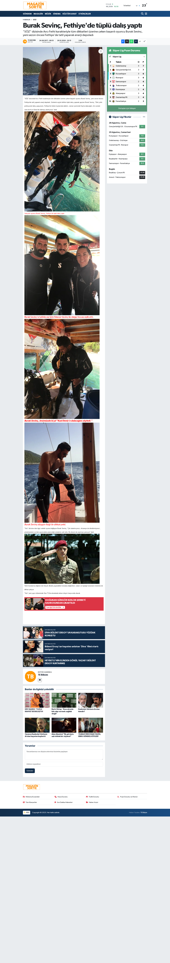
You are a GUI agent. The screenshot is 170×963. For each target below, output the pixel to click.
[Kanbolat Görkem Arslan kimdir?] (90, 700)
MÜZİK (48, 14)
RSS (27, 812)
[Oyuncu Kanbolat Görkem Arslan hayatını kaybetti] (37, 725)
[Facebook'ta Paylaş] (123, 41)
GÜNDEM (27, 14)
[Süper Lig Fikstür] (144, 117)
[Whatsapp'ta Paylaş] (131, 41)
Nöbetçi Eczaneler (33, 797)
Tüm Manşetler (31, 802)
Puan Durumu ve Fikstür (129, 797)
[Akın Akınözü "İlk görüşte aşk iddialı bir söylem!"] (64, 725)
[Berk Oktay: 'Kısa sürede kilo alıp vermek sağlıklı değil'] (64, 700)
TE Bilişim (143, 812)
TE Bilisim (43, 675)
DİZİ (34, 20)
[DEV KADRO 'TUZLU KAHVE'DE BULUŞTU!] (37, 700)
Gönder (29, 771)
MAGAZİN (38, 14)
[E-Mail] (40, 680)
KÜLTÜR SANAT (70, 14)
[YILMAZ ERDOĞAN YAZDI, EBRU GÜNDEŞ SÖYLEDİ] (90, 725)
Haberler (26, 20)
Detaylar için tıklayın (127, 108)
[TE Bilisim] (30, 676)
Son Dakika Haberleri (65, 802)
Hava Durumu (63, 797)
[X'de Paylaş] (127, 41)
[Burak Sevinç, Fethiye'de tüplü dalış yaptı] (64, 71)
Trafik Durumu (94, 797)
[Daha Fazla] (136, 41)
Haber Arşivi (93, 802)
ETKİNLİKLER (85, 14)
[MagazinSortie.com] (35, 5)
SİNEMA (57, 14)
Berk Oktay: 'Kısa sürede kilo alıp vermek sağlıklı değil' (62, 711)
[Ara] (142, 13)
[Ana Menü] (145, 13)
